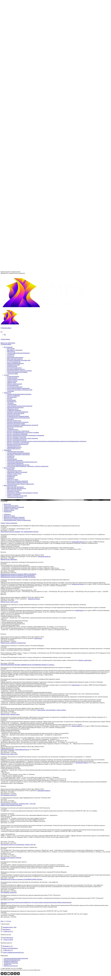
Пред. (2, 921)
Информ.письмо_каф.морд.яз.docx (10, 714)
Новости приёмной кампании (15, 228)
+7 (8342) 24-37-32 (6, 250)
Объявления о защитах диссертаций (17, 168)
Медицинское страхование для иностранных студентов (22, 188)
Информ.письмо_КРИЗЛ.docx (9, 559)
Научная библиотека (13, 205)
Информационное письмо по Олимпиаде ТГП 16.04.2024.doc (18, 575)
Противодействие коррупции (15, 69)
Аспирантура (11, 151)
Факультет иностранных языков (16, 120)
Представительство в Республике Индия (18, 129)
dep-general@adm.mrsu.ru (7, 247)
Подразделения (8, 131)
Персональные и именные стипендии (17, 178)
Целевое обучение (12, 231)
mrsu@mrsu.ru (6, 929)
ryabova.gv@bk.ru (61, 710)
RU (2, 52)
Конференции (11, 172)
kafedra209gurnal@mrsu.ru (22, 749)
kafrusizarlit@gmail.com (78, 541)
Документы (10, 65)
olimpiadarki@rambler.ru (82, 762)
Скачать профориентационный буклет (13, 952)
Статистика (10, 89)
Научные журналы (12, 171)
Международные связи (10, 181)
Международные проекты (14, 185)
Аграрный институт (12, 95)
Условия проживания (13, 196)
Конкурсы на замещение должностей (17, 176)
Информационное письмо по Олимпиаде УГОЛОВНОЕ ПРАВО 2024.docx (21, 879)
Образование (7, 145)
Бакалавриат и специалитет (14, 215)
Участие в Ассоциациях (13, 190)
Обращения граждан (13, 71)
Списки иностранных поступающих (17, 237)
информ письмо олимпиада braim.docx (11, 805)
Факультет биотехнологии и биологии (17, 118)
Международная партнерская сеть (16, 184)
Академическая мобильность (15, 193)
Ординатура (10, 153)
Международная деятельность (15, 182)
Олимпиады (10, 174)
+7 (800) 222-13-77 (6, 261)
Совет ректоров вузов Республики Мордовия (19, 68)
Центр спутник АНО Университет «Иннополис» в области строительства (27, 162)
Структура (10, 62)
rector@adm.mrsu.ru (8, 937)
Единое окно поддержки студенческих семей (19, 209)
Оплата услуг (7, 964)
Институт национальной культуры (16, 105)
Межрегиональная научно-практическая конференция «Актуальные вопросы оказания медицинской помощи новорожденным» (36, 902)
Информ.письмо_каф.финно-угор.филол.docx (13, 643)
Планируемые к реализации (15, 156)
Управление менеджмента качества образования (20, 135)
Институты (7, 93)
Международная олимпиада (15, 224)
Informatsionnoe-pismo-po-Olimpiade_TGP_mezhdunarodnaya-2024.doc (19, 531)
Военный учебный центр (14, 117)
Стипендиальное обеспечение (15, 199)
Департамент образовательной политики (18, 133)
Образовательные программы (15, 147)
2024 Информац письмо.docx (9, 795)
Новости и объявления (13, 59)
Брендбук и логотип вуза (11, 965)
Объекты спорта (11, 202)
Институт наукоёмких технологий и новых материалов (22, 104)
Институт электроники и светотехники (18, 108)
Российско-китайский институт (16, 234)
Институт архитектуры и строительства (18, 96)
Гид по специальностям (13, 227)
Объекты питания (12, 200)
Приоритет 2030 (8, 75)
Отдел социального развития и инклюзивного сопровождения (24, 138)
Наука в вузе (10, 165)
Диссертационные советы (14, 166)
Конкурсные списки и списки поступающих (19, 236)
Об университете (12, 60)
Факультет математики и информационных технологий (22, 121)
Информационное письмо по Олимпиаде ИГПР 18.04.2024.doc (18, 577)
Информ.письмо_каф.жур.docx (9, 754)
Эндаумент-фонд (11, 66)
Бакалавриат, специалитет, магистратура (18, 150)
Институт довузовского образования (17, 99)
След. (9, 921)
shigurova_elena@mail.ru (85, 660)
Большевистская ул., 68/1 (7, 244)
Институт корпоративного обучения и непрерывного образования (25, 101)
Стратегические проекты (14, 80)
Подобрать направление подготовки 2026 (18, 225)
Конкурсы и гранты (12, 175)
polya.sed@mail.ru (51, 710)
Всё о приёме (11, 214)
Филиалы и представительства (12, 124)
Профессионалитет (9, 83)
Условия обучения (12, 197)
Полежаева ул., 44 (6, 255)
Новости (9, 78)
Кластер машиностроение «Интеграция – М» (19, 86)
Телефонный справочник (14, 72)
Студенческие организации (14, 206)
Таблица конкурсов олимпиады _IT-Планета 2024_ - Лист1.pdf (18, 803)
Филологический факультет (15, 123)
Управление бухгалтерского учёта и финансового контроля (23, 139)
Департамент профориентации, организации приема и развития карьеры (27, 132)
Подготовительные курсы (14, 233)
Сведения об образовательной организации (19, 57)
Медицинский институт (14, 111)
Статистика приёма (12, 239)
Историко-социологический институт (17, 109)
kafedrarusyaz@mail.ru (78, 584)
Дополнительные (12, 154)
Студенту (6, 194)
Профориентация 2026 (13, 230)
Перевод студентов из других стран (17, 191)
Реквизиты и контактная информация (17, 74)
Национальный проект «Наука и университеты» (20, 179)
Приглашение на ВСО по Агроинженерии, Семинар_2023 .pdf (18, 844)
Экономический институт (14, 112)
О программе (10, 77)
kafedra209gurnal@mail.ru (7, 749)
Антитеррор (10, 211)
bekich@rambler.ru (77, 726)
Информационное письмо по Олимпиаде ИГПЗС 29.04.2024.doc (18, 574)
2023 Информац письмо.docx (9, 892)
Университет (7, 56)
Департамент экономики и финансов (17, 142)
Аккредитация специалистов (15, 159)
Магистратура (11, 217)
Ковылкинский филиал (13, 126)
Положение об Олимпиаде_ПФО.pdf (11, 857)
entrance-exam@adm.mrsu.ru (8, 258)
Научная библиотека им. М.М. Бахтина (18, 144)
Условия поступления (13, 187)
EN (1, 53)
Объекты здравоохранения (14, 203)
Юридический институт (14, 114)
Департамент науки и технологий (16, 141)
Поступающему (8, 212)
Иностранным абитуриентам (15, 223)
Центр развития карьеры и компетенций (18, 208)
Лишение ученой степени (14, 169)
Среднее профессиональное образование (18, 148)
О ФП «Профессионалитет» (15, 84)
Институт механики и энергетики (16, 102)
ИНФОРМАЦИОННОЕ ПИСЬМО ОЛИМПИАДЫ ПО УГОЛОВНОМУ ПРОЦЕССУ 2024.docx (27, 664)
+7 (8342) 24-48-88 (8, 939)
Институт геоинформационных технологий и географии (23, 98)
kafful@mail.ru (79, 610)
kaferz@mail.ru (76, 685)
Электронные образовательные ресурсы (18, 160)
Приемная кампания (12, 87)
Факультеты (7, 115)
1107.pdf (3, 859)
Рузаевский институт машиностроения (18, 127)
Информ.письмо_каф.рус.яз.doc (9, 601)
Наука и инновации (9, 163)
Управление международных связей (17, 136)
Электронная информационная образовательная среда (22, 157)
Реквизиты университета (11, 961)
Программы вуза (11, 63)
